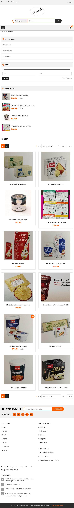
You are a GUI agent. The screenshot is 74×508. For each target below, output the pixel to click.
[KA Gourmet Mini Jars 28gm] (6, 117)
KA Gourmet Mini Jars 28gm (20, 116)
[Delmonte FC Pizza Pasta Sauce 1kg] (6, 107)
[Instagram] (27, 414)
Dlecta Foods (7, 45)
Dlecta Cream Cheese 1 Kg (19, 95)
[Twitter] (18, 414)
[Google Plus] (31, 414)
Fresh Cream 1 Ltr (18, 264)
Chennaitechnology (57, 505)
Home (3, 32)
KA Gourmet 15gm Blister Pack (21, 126)
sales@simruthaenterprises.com (20, 493)
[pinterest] (22, 414)
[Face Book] (14, 414)
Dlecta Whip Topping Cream (55, 264)
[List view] (7, 146)
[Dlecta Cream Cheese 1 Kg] (6, 96)
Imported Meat (7, 50)
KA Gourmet (6, 56)
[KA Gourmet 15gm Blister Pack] (6, 127)
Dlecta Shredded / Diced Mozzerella (18, 305)
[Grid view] (3, 146)
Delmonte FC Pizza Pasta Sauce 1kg (22, 105)
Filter (6, 78)
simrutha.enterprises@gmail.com (15, 496)
